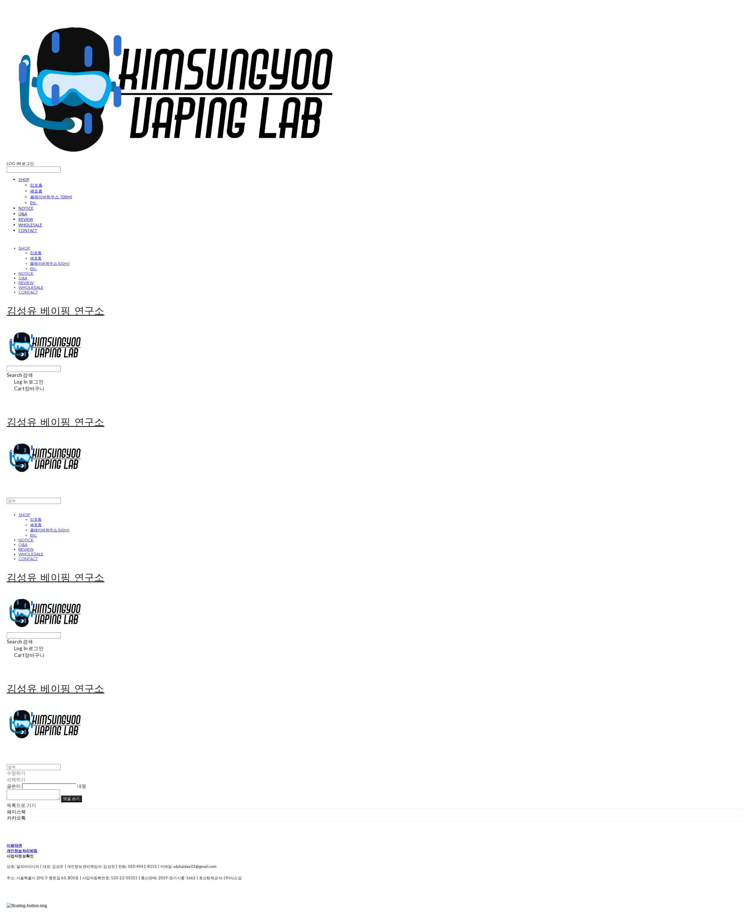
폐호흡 (36, 191)
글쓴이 (14, 786)
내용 (81, 786)
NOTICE (25, 208)
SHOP (23, 179)
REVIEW (25, 219)
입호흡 (36, 185)
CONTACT (27, 230)
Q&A (22, 214)
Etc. (33, 202)
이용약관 (14, 845)
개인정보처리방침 (22, 850)
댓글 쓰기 (71, 798)
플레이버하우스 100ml (51, 197)
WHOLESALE (30, 225)
